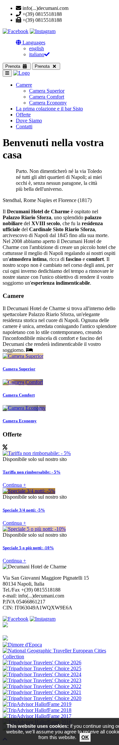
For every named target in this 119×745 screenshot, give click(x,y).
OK (85, 737)
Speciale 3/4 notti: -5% (24, 510)
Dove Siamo (29, 120)
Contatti (24, 126)
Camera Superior (46, 91)
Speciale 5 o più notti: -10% (28, 547)
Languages (33, 42)
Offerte (23, 114)
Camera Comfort (46, 97)
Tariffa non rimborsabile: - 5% (31, 472)
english (36, 48)
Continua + (14, 485)
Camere (24, 85)
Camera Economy (48, 102)
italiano (36, 54)
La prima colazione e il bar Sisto (49, 108)
